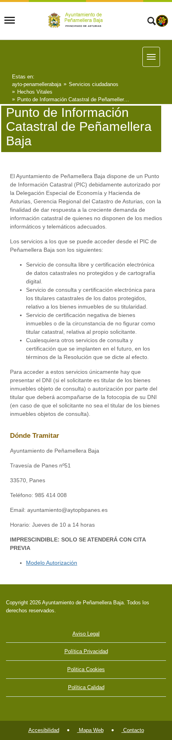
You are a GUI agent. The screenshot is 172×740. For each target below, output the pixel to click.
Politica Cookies (86, 669)
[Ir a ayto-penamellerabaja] (77, 20)
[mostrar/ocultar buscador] (151, 22)
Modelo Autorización (51, 563)
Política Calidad (86, 687)
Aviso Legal (86, 634)
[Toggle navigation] (9, 20)
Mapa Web (90, 730)
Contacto (133, 730)
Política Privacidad (86, 651)
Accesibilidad (43, 730)
